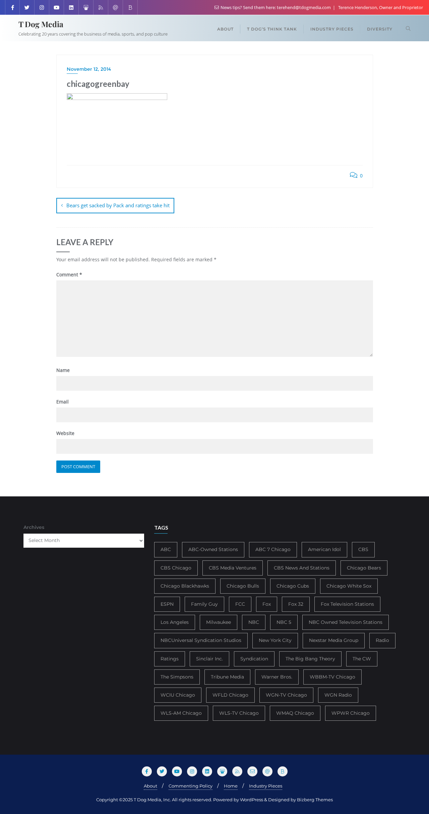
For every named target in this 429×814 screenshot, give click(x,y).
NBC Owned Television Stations (345, 622)
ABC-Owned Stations (213, 549)
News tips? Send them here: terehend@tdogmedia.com (276, 7)
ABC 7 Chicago (273, 549)
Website (65, 433)
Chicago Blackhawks (185, 586)
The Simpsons (177, 677)
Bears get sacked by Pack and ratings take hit (118, 205)
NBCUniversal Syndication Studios (201, 640)
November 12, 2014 (89, 69)
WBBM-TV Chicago (332, 677)
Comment (69, 274)
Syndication (254, 659)
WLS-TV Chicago (239, 713)
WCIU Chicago (178, 695)
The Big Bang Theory (310, 659)
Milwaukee (218, 622)
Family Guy (204, 604)
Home (231, 786)
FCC (240, 604)
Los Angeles (175, 622)
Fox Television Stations (347, 604)
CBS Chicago (176, 568)
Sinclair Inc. (209, 659)
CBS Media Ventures (232, 568)
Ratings (170, 659)
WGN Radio (338, 695)
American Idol (324, 549)
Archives (33, 527)
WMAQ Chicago (295, 713)
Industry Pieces (265, 786)
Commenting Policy (190, 786)
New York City (275, 640)
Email (62, 401)
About (150, 786)
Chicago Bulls (243, 586)
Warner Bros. (276, 677)
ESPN (167, 604)
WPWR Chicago (350, 713)
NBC (253, 622)
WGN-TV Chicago (286, 695)
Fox (266, 604)
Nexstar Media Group (333, 640)
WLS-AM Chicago (181, 713)
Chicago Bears (364, 568)
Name (63, 370)
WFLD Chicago (230, 695)
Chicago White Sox (348, 586)
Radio (382, 640)
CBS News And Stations (301, 568)
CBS (363, 549)
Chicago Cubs (293, 586)
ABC (166, 549)
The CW (362, 659)
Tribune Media (227, 677)
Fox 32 (295, 604)
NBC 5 (284, 622)
